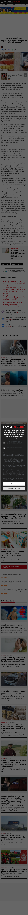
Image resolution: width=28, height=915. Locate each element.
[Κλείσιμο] (24, 425)
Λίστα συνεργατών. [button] (7, 467)
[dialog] (14, 457)
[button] (14, 452)
